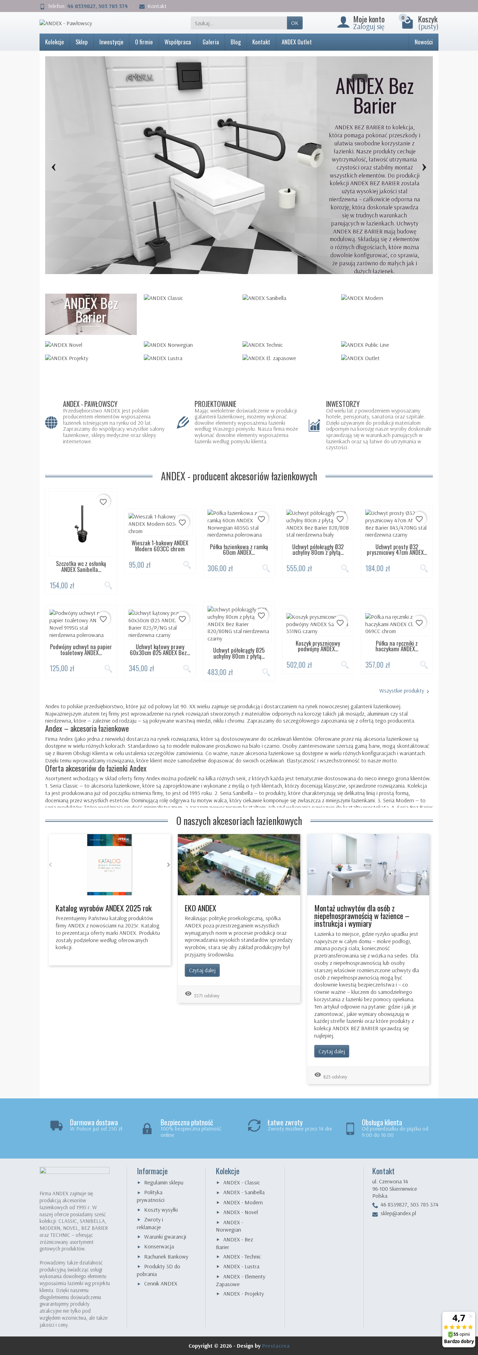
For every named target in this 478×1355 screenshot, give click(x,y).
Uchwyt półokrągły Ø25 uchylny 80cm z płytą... (239, 653)
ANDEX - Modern (243, 1202)
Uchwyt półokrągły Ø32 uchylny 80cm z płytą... (318, 549)
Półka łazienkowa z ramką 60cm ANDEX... (239, 549)
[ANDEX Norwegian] (190, 344)
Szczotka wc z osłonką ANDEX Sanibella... (81, 566)
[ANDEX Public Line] (387, 344)
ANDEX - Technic (242, 1256)
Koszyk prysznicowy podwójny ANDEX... (318, 646)
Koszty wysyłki (161, 1209)
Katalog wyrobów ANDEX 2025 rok (104, 907)
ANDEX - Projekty (243, 1293)
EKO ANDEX (200, 907)
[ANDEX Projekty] (91, 358)
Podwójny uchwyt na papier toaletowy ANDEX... (81, 649)
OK (294, 22)
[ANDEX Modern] (387, 297)
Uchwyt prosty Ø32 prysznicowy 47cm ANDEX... (397, 549)
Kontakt (157, 5)
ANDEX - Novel (240, 1212)
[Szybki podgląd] (108, 585)
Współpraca (177, 41)
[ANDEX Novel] (91, 344)
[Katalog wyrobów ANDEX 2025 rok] (110, 863)
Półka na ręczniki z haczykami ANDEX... (396, 646)
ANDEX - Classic (241, 1182)
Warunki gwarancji (165, 1236)
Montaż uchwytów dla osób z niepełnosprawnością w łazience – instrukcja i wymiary (361, 915)
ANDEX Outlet (297, 41)
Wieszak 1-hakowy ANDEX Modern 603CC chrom (160, 545)
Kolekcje (54, 41)
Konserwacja (159, 1246)
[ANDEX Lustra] (190, 358)
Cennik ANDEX (160, 1283)
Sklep (82, 41)
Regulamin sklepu (163, 1182)
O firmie (144, 41)
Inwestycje (111, 41)
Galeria (211, 41)
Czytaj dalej (202, 970)
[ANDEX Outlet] (387, 358)
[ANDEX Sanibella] (288, 297)
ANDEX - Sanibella (244, 1192)
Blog (236, 41)
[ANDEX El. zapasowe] (288, 358)
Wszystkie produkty (401, 690)
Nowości (424, 41)
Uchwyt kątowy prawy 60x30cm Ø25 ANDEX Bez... (160, 649)
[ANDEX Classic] (190, 297)
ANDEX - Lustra (241, 1266)
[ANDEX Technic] (288, 344)
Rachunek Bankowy (166, 1256)
